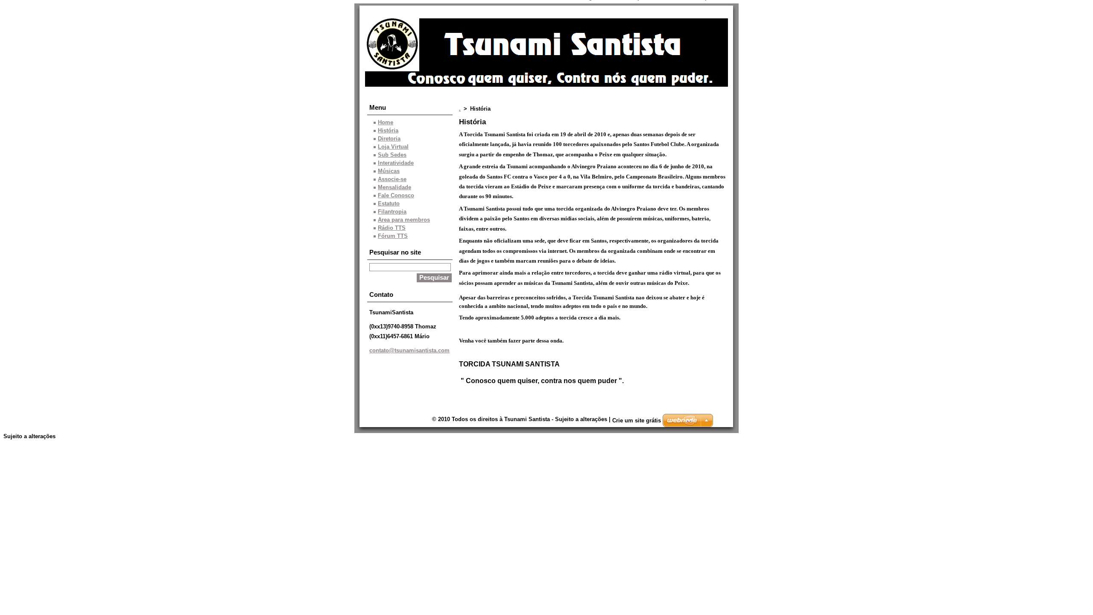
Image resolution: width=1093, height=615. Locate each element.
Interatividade (396, 163)
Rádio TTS (392, 228)
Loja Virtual (393, 147)
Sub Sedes (392, 155)
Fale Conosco (396, 195)
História (388, 130)
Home (385, 122)
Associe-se (392, 179)
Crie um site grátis (636, 420)
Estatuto (389, 203)
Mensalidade (394, 187)
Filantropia (392, 211)
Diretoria (389, 138)
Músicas (389, 171)
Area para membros (404, 220)
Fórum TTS (393, 236)
